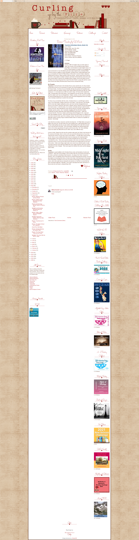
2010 (32, 258)
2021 (32, 172)
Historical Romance (33, 278)
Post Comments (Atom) (60, 220)
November (34, 189)
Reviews (42, 33)
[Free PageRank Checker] (32, 119)
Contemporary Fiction (34, 285)
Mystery (31, 286)
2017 (32, 180)
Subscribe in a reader (99, 44)
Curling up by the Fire (58, 171)
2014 (32, 185)
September (35, 193)
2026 (32, 162)
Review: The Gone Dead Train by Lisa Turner (37, 233)
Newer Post (87, 217)
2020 (32, 174)
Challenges (92, 33)
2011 (32, 256)
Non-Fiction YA (32, 279)
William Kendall (55, 189)
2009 (32, 260)
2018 (32, 178)
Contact (104, 33)
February (34, 248)
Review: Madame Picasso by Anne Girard (38, 197)
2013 (32, 252)
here (38, 154)
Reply (53, 193)
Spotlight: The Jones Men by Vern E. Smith (38, 236)
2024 (32, 166)
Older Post (51, 217)
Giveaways (67, 33)
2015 (32, 183)
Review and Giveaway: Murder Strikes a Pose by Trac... (38, 205)
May (33, 242)
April (33, 244)
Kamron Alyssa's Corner (34, 289)
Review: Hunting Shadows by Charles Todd (38, 229)
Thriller (31, 288)
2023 (32, 168)
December (34, 187)
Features (80, 33)
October (34, 191)
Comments (98, 55)
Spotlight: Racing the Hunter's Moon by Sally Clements (38, 218)
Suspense (31, 282)
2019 (32, 176)
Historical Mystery (33, 277)
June (33, 240)
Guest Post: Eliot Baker (37, 227)
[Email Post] (72, 171)
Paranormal (32, 281)
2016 (32, 181)
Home (31, 33)
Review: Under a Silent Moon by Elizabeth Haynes (37, 213)
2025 (32, 164)
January (34, 250)
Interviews (54, 33)
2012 (32, 254)
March (33, 246)
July (33, 238)
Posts (97, 53)
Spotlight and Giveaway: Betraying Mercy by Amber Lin (37, 209)
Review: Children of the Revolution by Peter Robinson (37, 201)
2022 (32, 170)
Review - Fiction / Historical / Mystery (60, 172)
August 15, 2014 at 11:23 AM (66, 189)
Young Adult (32, 283)
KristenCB (74, 538)
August (34, 194)
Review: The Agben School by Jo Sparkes (38, 224)
